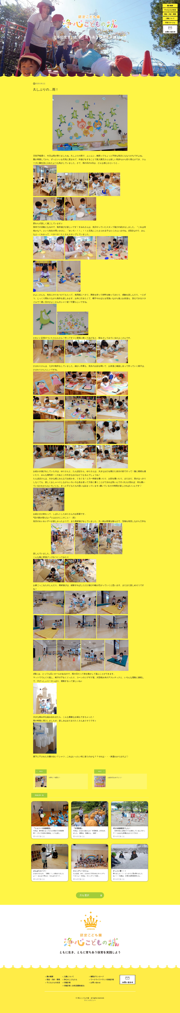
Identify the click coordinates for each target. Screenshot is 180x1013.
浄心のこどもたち (70, 979)
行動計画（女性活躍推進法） (75, 986)
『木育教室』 (78, 828)
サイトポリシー (90, 1000)
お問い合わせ (96, 982)
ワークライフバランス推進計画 (102, 979)
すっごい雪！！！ (119, 871)
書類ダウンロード (97, 976)
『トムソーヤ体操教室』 (42, 828)
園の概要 (170, 5)
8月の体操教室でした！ (122, 828)
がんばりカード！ (40, 871)
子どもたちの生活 (170, 10)
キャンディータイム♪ (81, 871)
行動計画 (67, 982)
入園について (170, 18)
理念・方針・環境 (170, 14)
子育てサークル (170, 22)
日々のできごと (39, 836)
